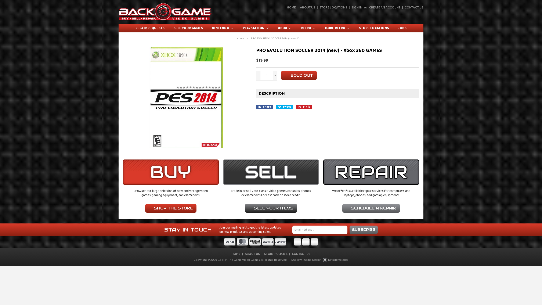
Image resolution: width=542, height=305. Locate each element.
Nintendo (221, 28)
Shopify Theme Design (306, 259)
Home (291, 8)
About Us (307, 8)
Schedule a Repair (373, 208)
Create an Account (384, 8)
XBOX (283, 28)
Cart (420, 15)
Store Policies (276, 254)
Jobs (402, 28)
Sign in (356, 8)
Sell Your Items (273, 208)
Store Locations (333, 8)
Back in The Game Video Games (239, 259)
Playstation (254, 28)
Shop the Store (173, 208)
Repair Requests (150, 28)
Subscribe (363, 229)
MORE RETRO (335, 28)
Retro (306, 28)
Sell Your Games (188, 28)
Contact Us (414, 8)
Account (411, 15)
